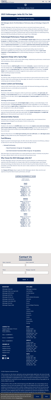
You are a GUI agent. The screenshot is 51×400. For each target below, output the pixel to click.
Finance (28, 301)
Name (6, 262)
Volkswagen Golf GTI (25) (8, 293)
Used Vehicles (29, 291)
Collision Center (30, 311)
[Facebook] (3, 358)
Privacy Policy (29, 321)
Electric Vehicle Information (32, 297)
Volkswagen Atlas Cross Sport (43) (10, 291)
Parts (27, 307)
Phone (4, 269)
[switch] (49, 1)
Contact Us (28, 315)
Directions (28, 313)
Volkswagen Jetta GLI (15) (8, 299)
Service (28, 303)
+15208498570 (8, 334)
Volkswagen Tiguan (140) (8, 305)
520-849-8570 (27, 186)
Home (27, 295)
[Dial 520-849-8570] (46, 1)
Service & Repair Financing (32, 305)
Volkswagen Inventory (31, 289)
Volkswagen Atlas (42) (7, 289)
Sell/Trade (28, 299)
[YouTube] (8, 358)
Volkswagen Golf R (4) (7, 295)
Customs (28, 309)
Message (30, 269)
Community (29, 319)
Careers (28, 317)
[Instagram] (6, 358)
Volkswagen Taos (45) (7, 303)
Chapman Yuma (5, 352)
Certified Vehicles (30, 293)
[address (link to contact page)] (43, 1)
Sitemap (28, 323)
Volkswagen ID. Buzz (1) (7, 297)
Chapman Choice (6, 346)
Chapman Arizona (6, 348)
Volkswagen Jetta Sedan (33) (8, 301)
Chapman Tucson (6, 350)
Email (30, 262)
